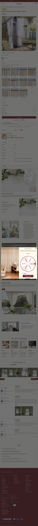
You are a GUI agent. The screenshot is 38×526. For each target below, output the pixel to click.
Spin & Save (28, 276)
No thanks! (28, 278)
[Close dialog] (36, 248)
